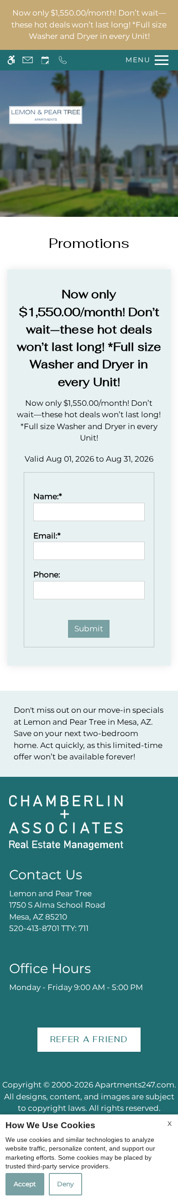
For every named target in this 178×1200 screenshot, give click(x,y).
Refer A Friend (89, 1039)
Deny (65, 1184)
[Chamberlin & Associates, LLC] (66, 821)
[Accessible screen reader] (11, 60)
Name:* (47, 496)
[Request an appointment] (45, 60)
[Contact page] (27, 60)
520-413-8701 (49, 928)
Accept (25, 1184)
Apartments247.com (134, 1084)
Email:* (47, 535)
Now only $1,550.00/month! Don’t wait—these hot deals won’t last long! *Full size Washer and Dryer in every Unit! (89, 24)
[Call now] (62, 60)
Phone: (46, 574)
